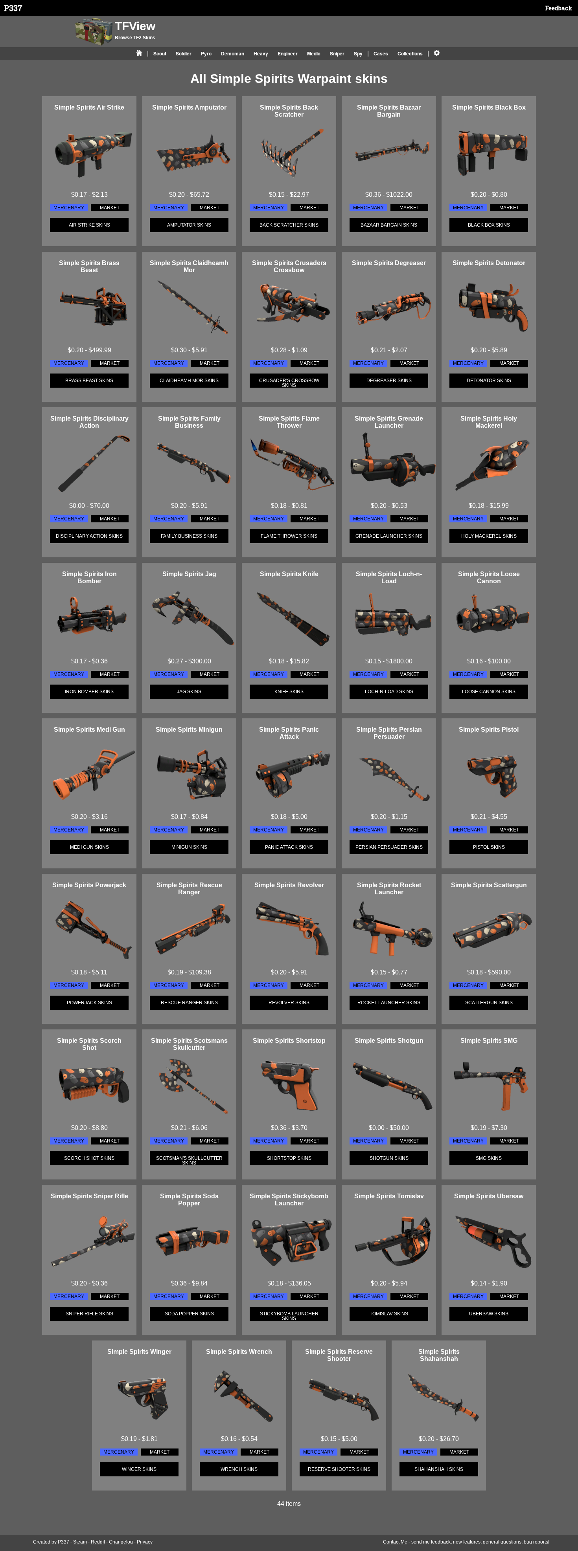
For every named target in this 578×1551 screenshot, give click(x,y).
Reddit (98, 1542)
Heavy (261, 53)
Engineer (288, 53)
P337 (13, 8)
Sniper (337, 53)
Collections (410, 53)
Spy (358, 53)
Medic (313, 53)
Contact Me (395, 1542)
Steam (80, 1542)
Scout (159, 53)
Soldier (183, 53)
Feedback (558, 8)
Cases (381, 53)
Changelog (121, 1542)
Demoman (232, 53)
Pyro (206, 53)
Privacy (145, 1542)
